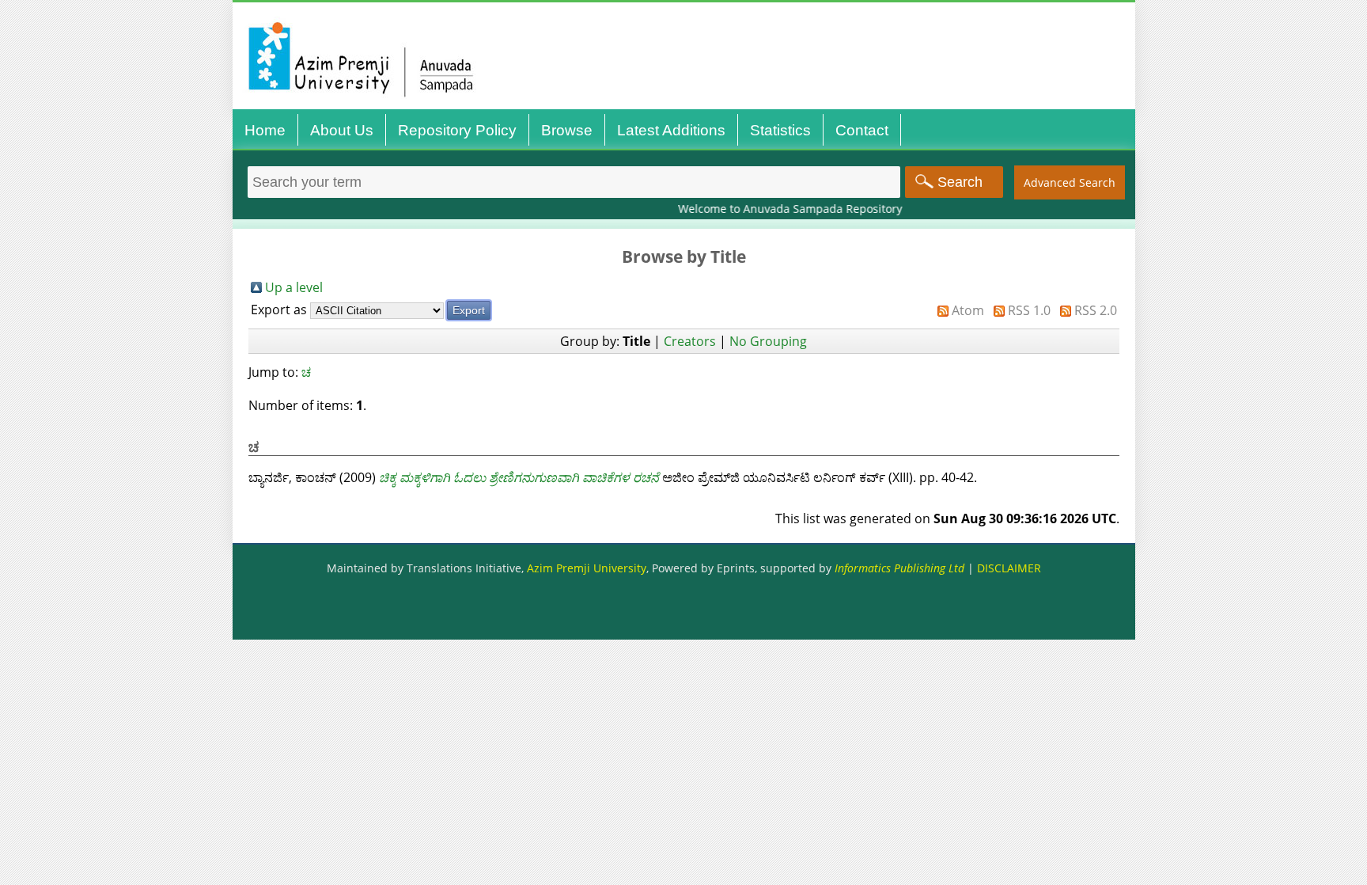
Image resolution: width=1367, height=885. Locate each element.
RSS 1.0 (1029, 310)
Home (265, 130)
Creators (690, 341)
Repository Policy (457, 130)
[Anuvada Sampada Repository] (688, 108)
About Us (341, 130)
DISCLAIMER (1009, 567)
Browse (567, 130)
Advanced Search (1069, 182)
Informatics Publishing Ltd (899, 567)
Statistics (780, 130)
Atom (968, 310)
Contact (861, 130)
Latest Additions (671, 130)
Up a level (294, 287)
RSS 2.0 (1095, 310)
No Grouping (768, 341)
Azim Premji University (586, 567)
